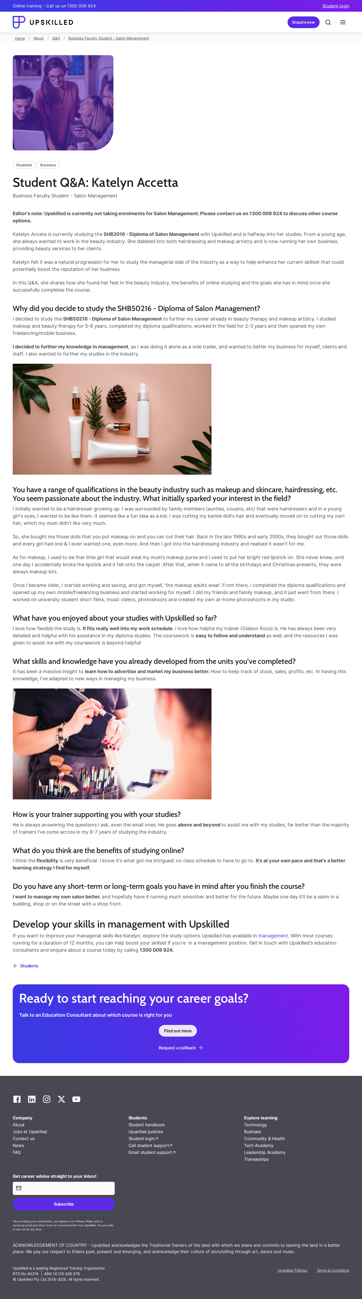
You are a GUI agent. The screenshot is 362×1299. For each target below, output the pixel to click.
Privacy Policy (85, 1221)
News (18, 1145)
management (273, 935)
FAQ (17, 1152)
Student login (336, 5)
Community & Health (264, 1138)
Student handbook (147, 1124)
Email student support (150, 1152)
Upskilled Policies (292, 1270)
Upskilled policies (146, 1131)
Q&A (56, 38)
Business (252, 1131)
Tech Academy (258, 1145)
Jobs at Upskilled (30, 1131)
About (38, 38)
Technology (255, 1124)
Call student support (149, 1145)
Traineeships (256, 1159)
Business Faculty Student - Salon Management (108, 38)
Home (20, 38)
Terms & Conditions (333, 1270)
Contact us (23, 1138)
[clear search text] (328, 22)
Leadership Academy (264, 1152)
